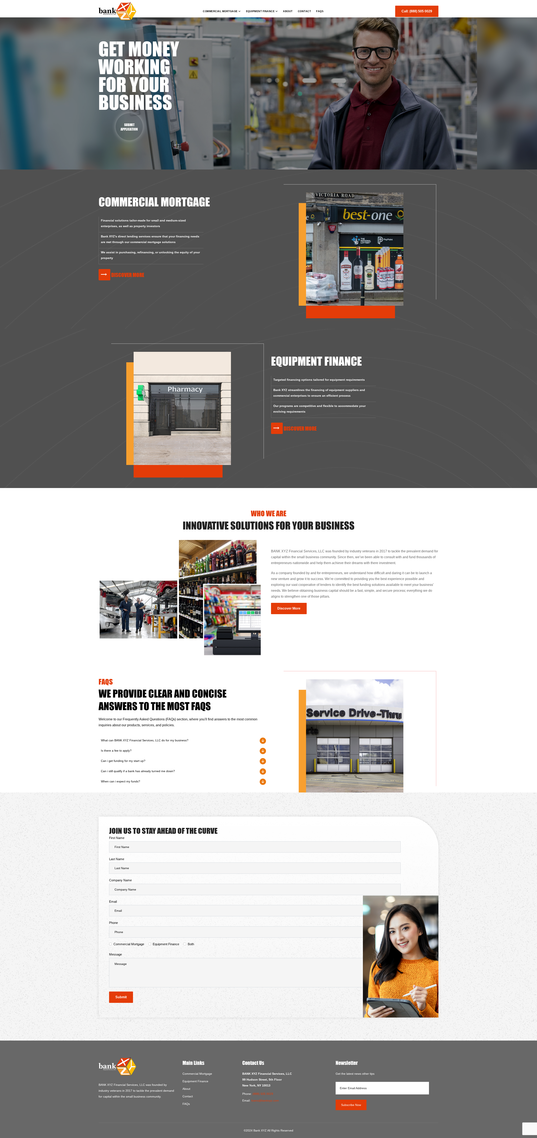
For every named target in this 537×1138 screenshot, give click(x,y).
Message (115, 954)
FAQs (186, 1104)
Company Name (120, 880)
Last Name (116, 859)
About (186, 1088)
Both (191, 944)
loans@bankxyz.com (265, 1100)
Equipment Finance (166, 944)
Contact (187, 1096)
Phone (113, 922)
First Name (116, 838)
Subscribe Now (351, 1105)
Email (113, 901)
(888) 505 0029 (263, 1093)
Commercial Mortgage (128, 944)
